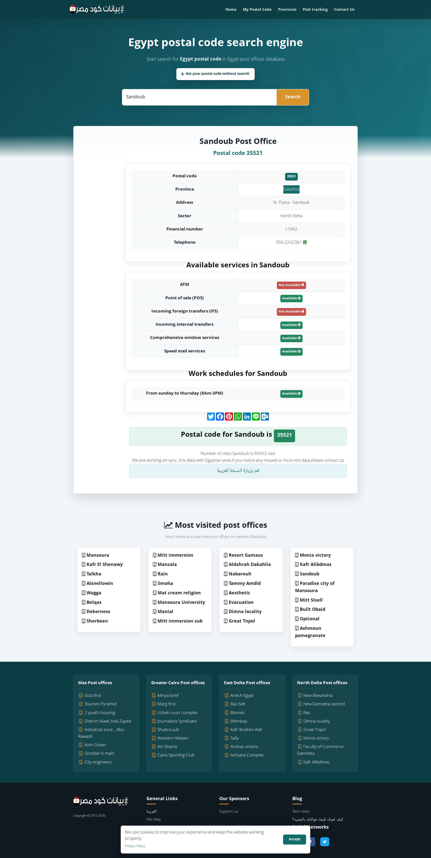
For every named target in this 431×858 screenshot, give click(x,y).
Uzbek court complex (177, 713)
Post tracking (315, 9)
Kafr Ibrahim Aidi (246, 730)
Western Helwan (172, 738)
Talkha (94, 574)
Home (230, 9)
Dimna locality (245, 612)
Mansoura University (181, 602)
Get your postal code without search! (217, 74)
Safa (234, 738)
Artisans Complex (247, 755)
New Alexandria (317, 696)
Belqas (94, 602)
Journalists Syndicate (177, 721)
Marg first (166, 704)
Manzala (167, 564)
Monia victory (315, 555)
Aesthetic (239, 593)
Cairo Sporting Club (176, 755)
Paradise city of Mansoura (314, 587)
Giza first (93, 696)
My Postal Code (257, 9)
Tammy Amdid (245, 583)
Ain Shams (167, 747)
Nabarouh (240, 574)
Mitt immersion (175, 555)
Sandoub (309, 574)
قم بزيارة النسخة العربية (238, 471)
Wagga (94, 593)
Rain (163, 574)
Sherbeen (97, 621)
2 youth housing (100, 713)
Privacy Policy (135, 846)
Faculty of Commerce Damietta (320, 750)
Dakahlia (291, 189)
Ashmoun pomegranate (310, 632)
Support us (228, 811)
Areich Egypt (242, 696)
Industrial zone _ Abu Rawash (101, 733)
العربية (151, 811)
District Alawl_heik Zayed (108, 721)
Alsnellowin (100, 583)
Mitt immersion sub (180, 621)
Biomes (237, 713)
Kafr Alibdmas (315, 564)
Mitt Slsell (311, 600)
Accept (295, 839)
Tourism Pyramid (100, 704)
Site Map (153, 819)
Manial (165, 612)
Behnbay (238, 721)
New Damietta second (324, 704)
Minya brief (168, 696)
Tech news (301, 811)
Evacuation (241, 602)
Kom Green (95, 745)
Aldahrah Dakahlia (250, 564)
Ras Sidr (238, 704)
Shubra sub (168, 730)
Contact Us (344, 9)
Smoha (165, 583)
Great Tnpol (242, 621)
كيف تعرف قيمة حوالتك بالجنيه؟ (317, 819)
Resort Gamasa (246, 555)
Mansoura (98, 555)
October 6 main (99, 754)
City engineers (98, 762)
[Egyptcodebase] (97, 9)
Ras (306, 713)
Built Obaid (312, 609)
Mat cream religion (179, 593)
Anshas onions (244, 747)
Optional (310, 619)
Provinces (287, 9)
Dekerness (98, 612)
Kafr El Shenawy (105, 564)
